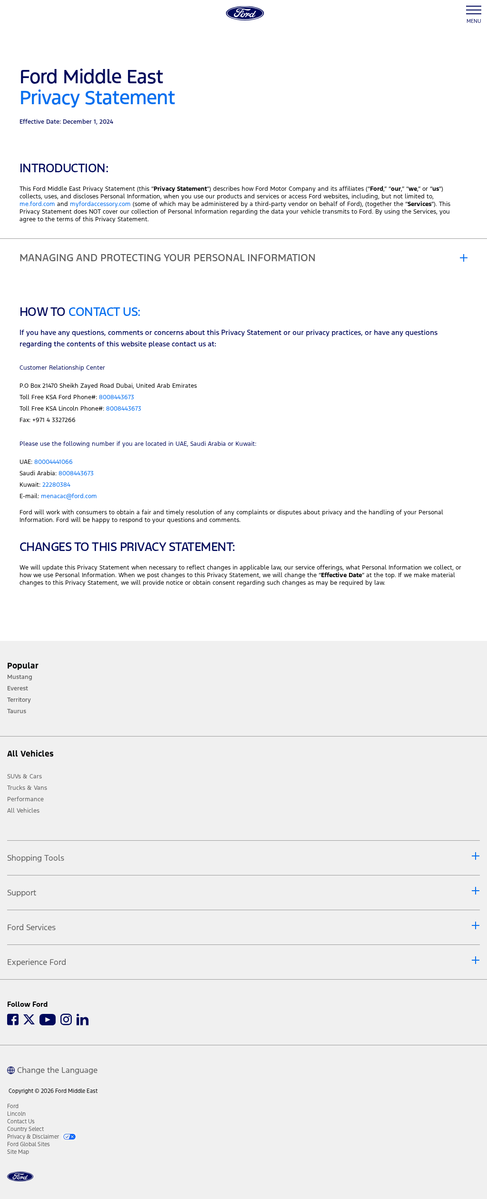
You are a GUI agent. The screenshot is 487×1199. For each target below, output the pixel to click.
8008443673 (116, 397)
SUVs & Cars (24, 776)
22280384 (56, 485)
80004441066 (53, 462)
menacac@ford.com (69, 496)
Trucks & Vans (27, 788)
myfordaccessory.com (100, 204)
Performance (25, 799)
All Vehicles (23, 811)
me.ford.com (37, 204)
